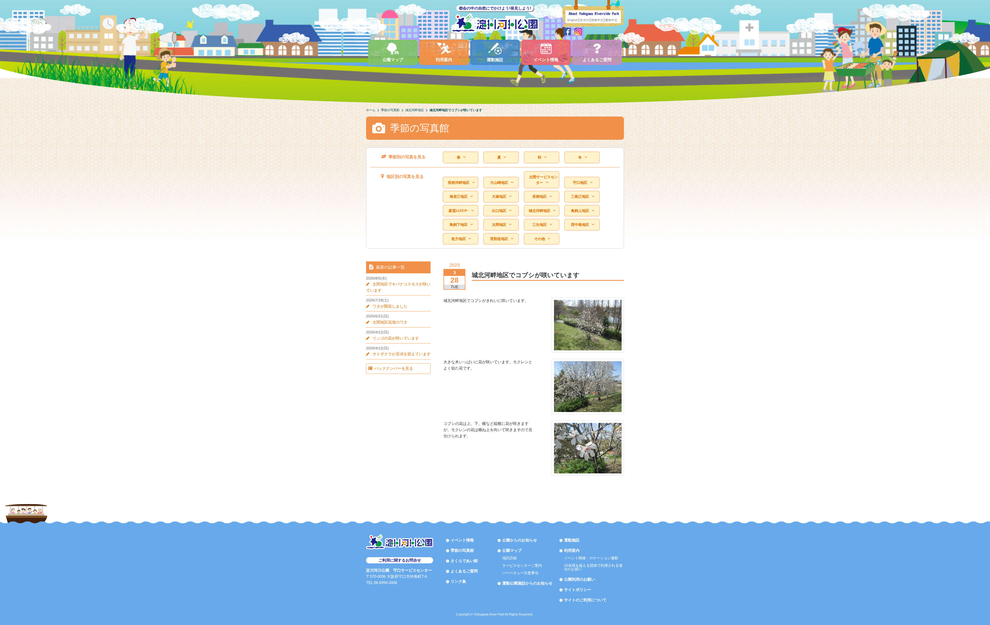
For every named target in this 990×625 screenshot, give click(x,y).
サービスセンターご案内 (522, 565)
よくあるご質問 (597, 59)
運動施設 (495, 59)
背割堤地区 (499, 239)
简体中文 (597, 20)
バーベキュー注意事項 (520, 573)
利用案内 (444, 59)
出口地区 (499, 211)
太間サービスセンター (543, 180)
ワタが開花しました (390, 306)
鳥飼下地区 (459, 225)
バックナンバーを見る (393, 368)
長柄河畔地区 (458, 182)
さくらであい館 (464, 560)
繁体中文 (611, 20)
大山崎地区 (499, 182)
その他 (539, 239)
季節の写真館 (462, 550)
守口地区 (580, 182)
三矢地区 (539, 225)
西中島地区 (580, 225)
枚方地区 (458, 239)
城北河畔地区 (539, 211)
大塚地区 (499, 196)
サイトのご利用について (585, 600)
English (572, 20)
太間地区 (499, 225)
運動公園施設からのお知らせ (527, 583)
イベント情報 (546, 59)
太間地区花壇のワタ (390, 322)
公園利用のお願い (579, 579)
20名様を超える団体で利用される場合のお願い (593, 567)
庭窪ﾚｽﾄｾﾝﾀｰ (458, 211)
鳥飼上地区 (580, 211)
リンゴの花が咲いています (396, 338)
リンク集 (458, 581)
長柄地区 (539, 196)
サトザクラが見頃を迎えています (402, 354)
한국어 (584, 20)
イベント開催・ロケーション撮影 (591, 558)
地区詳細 (509, 558)
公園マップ (393, 59)
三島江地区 (580, 196)
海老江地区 (459, 196)
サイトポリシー (577, 589)
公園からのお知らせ (519, 540)
